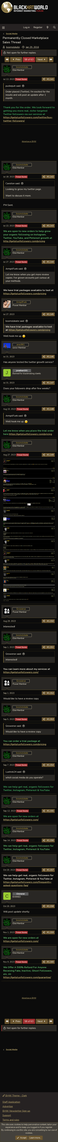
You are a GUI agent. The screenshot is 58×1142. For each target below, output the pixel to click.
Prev (17, 59)
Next (40, 59)
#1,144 (50, 262)
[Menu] (3, 27)
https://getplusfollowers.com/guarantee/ (27, 977)
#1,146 (50, 356)
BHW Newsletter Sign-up (16, 1110)
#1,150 (50, 621)
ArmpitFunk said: (14, 268)
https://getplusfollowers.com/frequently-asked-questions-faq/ (27, 883)
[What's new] (47, 27)
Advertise (7, 1106)
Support (6, 1115)
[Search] (54, 27)
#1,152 (50, 693)
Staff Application (11, 1102)
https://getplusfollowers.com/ (21, 672)
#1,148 (50, 409)
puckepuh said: (13, 85)
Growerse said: (13, 653)
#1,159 (50, 932)
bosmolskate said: (15, 321)
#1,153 (50, 719)
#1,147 (50, 382)
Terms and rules (10, 1119)
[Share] (44, 79)
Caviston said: (13, 183)
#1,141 (50, 79)
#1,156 (50, 840)
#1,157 (50, 870)
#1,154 (50, 765)
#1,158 (50, 906)
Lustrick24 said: (14, 771)
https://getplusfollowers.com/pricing (24, 293)
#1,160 (50, 962)
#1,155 (50, 811)
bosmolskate (13, 47)
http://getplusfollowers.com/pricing (24, 241)
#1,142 (50, 176)
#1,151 (50, 647)
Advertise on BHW (29, 141)
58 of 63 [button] (28, 59)
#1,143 (50, 225)
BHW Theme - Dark (16, 1095)
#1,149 (50, 454)
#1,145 (50, 314)
